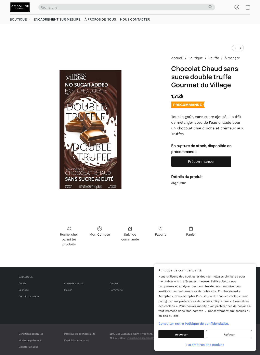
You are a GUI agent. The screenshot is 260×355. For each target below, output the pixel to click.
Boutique (195, 58)
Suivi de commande (130, 237)
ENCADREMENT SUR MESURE (57, 19)
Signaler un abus (28, 346)
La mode (24, 289)
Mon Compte (99, 234)
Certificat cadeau (29, 296)
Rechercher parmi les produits (69, 239)
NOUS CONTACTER (135, 19)
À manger (232, 58)
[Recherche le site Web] (210, 7)
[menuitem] (235, 48)
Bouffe (213, 58)
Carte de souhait (73, 283)
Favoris (160, 234)
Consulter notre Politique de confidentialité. (193, 324)
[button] (20, 7)
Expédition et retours (76, 340)
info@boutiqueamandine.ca (143, 337)
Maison (68, 289)
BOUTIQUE (19, 19)
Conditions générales (31, 333)
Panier (191, 234)
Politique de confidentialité (79, 333)
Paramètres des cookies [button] (205, 345)
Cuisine (114, 283)
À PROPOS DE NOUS (100, 19)
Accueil (177, 58)
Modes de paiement (30, 340)
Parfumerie (116, 289)
